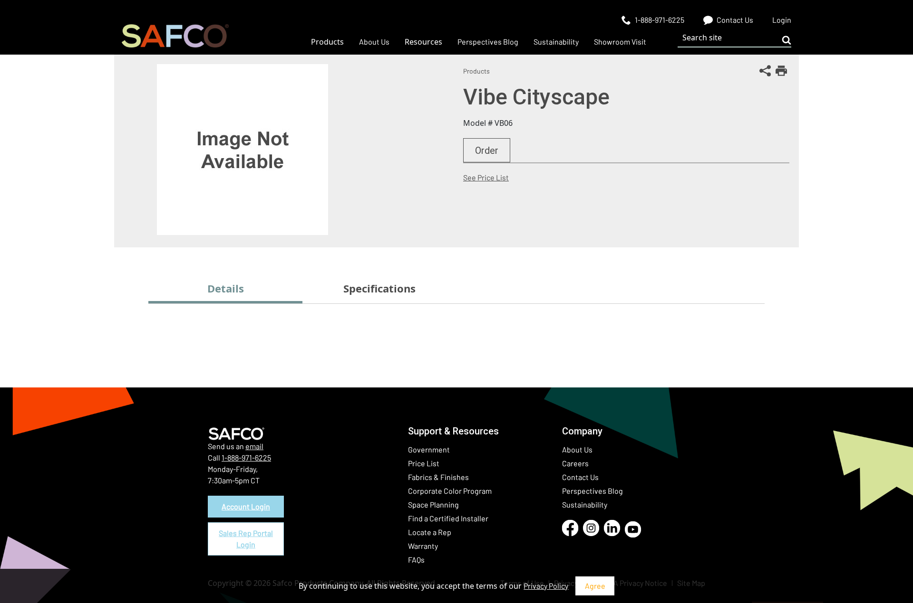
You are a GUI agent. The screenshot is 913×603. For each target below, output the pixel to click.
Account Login (246, 506)
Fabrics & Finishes (438, 476)
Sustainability (584, 504)
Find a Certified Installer (448, 518)
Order (486, 150)
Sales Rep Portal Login (246, 538)
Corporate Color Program (450, 490)
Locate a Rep (429, 532)
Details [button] (225, 288)
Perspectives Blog (592, 490)
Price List (423, 463)
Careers (575, 463)
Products (476, 71)
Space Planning (433, 504)
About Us (577, 449)
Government (429, 449)
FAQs (416, 559)
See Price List (486, 177)
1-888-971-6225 (246, 457)
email (254, 446)
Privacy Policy (546, 585)
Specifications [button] (379, 288)
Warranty (423, 545)
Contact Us (580, 476)
